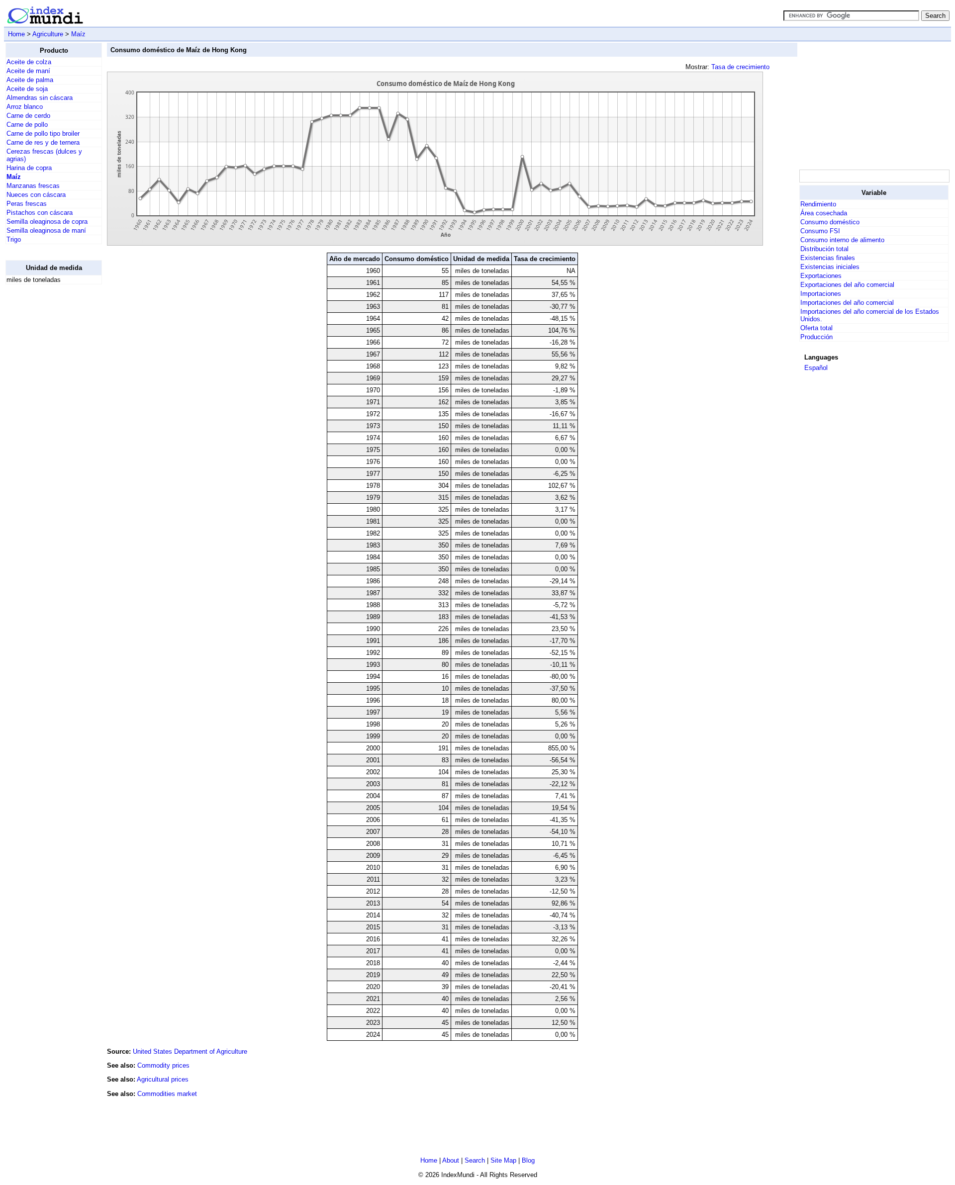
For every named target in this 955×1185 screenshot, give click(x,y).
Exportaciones (821, 275)
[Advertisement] (45, 441)
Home (16, 34)
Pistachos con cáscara (39, 212)
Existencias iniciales (830, 267)
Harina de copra (29, 168)
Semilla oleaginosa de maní (46, 230)
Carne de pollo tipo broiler (43, 133)
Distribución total (824, 249)
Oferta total (816, 328)
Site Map (503, 1160)
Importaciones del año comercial (847, 302)
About (450, 1160)
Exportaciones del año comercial (847, 284)
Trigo (13, 239)
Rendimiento (818, 204)
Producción (816, 337)
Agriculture (47, 34)
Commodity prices (163, 1065)
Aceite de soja (27, 88)
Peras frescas (26, 203)
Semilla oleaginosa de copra (47, 221)
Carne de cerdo (28, 115)
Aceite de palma (29, 80)
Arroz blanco (24, 106)
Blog (528, 1160)
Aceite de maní (28, 71)
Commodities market (167, 1093)
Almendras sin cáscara (39, 97)
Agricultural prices (163, 1079)
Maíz (78, 34)
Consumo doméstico (830, 222)
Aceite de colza (28, 62)
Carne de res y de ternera (43, 142)
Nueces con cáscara (36, 194)
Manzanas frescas (33, 185)
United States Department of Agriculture (190, 1051)
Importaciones (820, 293)
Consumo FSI (820, 231)
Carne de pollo (27, 124)
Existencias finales (827, 258)
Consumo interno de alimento (842, 240)
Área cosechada (823, 213)
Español (816, 367)
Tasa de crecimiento (740, 67)
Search (475, 1160)
